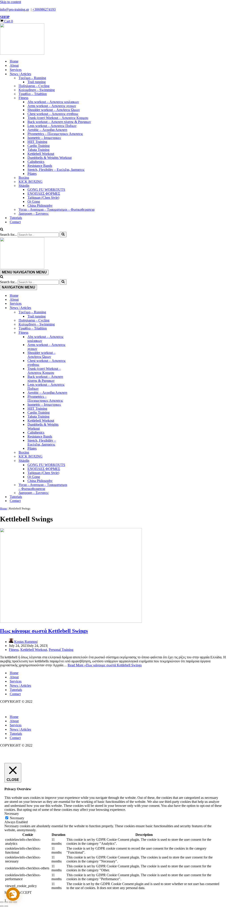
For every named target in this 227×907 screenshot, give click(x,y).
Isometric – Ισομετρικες (44, 138)
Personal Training (61, 649)
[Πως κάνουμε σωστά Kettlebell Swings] (71, 621)
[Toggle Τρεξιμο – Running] (77, 312)
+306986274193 (44, 9)
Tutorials (16, 218)
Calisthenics (35, 162)
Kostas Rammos (25, 642)
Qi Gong (33, 201)
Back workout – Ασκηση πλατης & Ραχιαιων (59, 122)
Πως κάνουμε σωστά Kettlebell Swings (44, 631)
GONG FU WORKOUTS (46, 189)
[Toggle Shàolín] (77, 460)
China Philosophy (40, 205)
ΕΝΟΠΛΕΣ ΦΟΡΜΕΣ (43, 193)
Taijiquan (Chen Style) (43, 197)
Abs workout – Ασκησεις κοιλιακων (53, 102)
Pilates (32, 174)
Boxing (24, 177)
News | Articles (20, 685)
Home (14, 61)
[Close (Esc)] (15, 902)
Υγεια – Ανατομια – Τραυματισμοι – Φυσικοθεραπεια (56, 209)
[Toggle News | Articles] (77, 308)
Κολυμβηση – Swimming (37, 90)
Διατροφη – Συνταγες (34, 213)
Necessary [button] (11, 813)
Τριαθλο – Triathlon (33, 94)
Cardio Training (38, 146)
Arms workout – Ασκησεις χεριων (51, 106)
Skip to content (10, 2)
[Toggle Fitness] (77, 332)
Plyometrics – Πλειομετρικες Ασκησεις (55, 134)
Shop (5, 17)
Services (16, 70)
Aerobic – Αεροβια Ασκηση (47, 130)
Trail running (36, 82)
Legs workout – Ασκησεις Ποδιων (51, 126)
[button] (13, 894)
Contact (15, 222)
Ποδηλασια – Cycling (34, 86)
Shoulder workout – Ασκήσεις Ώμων (53, 110)
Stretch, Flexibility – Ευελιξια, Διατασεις (55, 170)
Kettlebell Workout (40, 154)
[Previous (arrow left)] (2, 906)
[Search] (1, 230)
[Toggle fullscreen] (6, 902)
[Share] (10, 902)
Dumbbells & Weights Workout (49, 158)
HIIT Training (37, 142)
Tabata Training (38, 150)
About (14, 65)
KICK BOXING (31, 181)
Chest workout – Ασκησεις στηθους (52, 114)
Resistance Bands (39, 166)
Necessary (17, 818)
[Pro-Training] (113, 39)
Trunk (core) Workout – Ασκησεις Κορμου (57, 118)
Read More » (105, 665)
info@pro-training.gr (14, 9)
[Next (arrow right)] (6, 906)
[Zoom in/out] (2, 902)
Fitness (14, 649)
